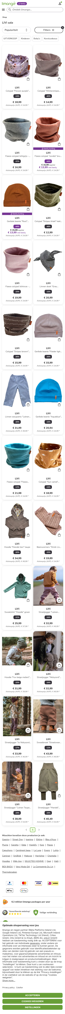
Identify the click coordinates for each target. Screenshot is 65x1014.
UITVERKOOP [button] (10, 38)
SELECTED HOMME (34, 861)
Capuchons (7, 850)
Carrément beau (23, 850)
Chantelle (51, 855)
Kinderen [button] (25, 38)
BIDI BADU (7, 866)
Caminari (6, 855)
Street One (17, 839)
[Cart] (28, 79)
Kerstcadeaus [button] (50, 38)
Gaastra (5, 839)
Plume (5, 844)
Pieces (50, 844)
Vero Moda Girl (23, 866)
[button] (16, 30)
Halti (56, 861)
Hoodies (6, 861)
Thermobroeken (9, 872)
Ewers (47, 850)
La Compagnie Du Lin (43, 866)
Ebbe (23, 844)
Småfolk (17, 855)
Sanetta (14, 844)
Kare (42, 844)
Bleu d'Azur (50, 839)
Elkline (39, 839)
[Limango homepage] (9, 3)
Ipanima (29, 839)
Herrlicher (39, 855)
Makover (28, 855)
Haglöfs (33, 844)
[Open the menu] (3, 9)
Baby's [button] (37, 38)
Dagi (49, 861)
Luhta (55, 850)
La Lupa (37, 850)
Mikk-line (17, 861)
